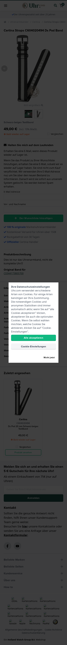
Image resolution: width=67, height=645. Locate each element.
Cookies (28, 294)
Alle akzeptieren (33, 338)
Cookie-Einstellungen (33, 346)
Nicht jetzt (49, 357)
